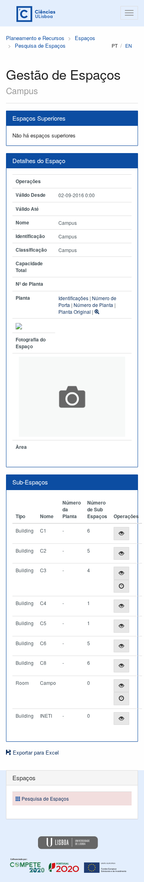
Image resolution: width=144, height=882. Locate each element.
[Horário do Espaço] (121, 586)
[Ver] (121, 533)
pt (115, 45)
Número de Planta (93, 304)
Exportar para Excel (35, 752)
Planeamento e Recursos (35, 38)
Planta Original (74, 311)
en (128, 45)
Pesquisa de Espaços (40, 45)
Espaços (85, 38)
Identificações (73, 298)
